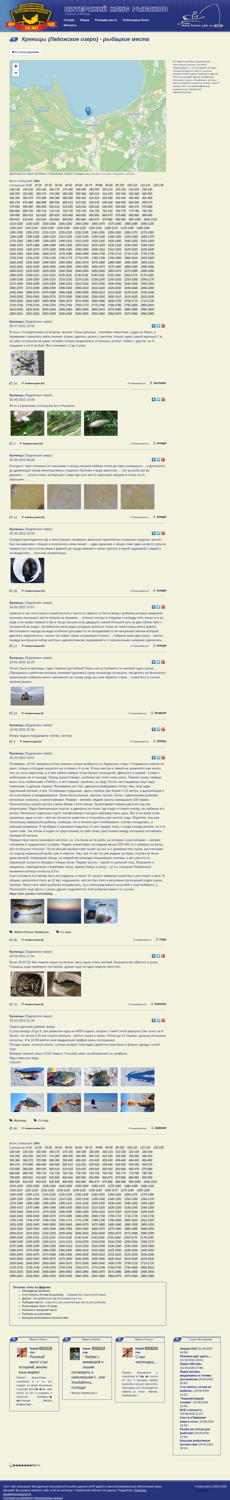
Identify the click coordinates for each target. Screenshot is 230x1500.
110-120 (145, 185)
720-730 (67, 211)
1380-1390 (32, 241)
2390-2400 (65, 288)
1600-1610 (98, 249)
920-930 (41, 219)
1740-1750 (32, 258)
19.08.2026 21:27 (191, 1413)
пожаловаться (137, 383)
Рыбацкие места (106, 20)
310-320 (107, 193)
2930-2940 (65, 313)
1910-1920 (16, 266)
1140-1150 (79, 228)
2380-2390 (49, 288)
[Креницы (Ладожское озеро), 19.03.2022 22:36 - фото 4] (137, 1079)
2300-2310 (65, 283)
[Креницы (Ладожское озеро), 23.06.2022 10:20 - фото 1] (27, 698)
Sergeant (160, 713)
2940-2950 (81, 313)
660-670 (134, 206)
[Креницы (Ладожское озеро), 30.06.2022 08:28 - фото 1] (27, 499)
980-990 (120, 219)
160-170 (54, 189)
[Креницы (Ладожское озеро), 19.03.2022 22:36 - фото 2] (64, 1079)
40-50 (68, 185)
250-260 (28, 193)
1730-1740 (16, 258)
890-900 (147, 215)
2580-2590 (81, 296)
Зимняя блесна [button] (23, 932)
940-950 (67, 219)
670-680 (147, 206)
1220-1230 (65, 232)
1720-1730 (147, 253)
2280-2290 (32, 283)
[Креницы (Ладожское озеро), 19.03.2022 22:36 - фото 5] (27, 1104)
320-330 (120, 193)
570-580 (14, 206)
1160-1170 (111, 228)
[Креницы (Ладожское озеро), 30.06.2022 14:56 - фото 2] (64, 425)
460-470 (14, 202)
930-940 (54, 219)
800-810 (28, 215)
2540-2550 (16, 296)
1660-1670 (49, 253)
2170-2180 (147, 275)
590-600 (41, 206)
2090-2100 (16, 275)
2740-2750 (49, 305)
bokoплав (87, 1350)
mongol (161, 443)
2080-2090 (147, 271)
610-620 (67, 206)
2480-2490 (65, 292)
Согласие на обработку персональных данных (33, 1498)
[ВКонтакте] (153, 324)
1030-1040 (49, 223)
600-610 (54, 206)
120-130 (158, 185)
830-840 (67, 215)
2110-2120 (48, 275)
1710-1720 (131, 253)
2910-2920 (32, 313)
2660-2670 (65, 301)
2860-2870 (98, 309)
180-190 (81, 189)
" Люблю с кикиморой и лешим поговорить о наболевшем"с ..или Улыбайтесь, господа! (88, 1372)
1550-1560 (16, 249)
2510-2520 (114, 292)
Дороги (26, 1298)
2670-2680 (81, 301)
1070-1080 (114, 223)
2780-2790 (114, 305)
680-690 (14, 211)
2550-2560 (32, 296)
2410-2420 (98, 288)
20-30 (48, 185)
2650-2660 (49, 301)
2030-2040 (65, 271)
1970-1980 (114, 266)
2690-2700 (114, 301)
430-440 (120, 198)
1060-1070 (98, 223)
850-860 (94, 215)
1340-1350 (114, 236)
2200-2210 (49, 279)
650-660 (120, 206)
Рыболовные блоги (136, 20)
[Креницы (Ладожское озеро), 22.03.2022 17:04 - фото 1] (27, 986)
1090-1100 (147, 223)
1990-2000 (147, 266)
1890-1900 (131, 262)
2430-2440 (131, 288)
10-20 (38, 185)
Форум (84, 20)
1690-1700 (98, 253)
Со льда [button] (66, 932)
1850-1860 (65, 262)
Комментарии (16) (33, 443)
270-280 (54, 193)
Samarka (160, 1004)
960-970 (94, 219)
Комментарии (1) (32, 741)
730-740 (81, 211)
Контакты (70, 25)
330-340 (134, 193)
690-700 (28, 211)
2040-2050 (81, 271)
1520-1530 (114, 245)
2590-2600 (98, 296)
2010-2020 (32, 271)
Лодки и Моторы (190, 1363)
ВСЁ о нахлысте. (191, 1410)
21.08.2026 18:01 (191, 1360)
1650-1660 (32, 253)
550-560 (134, 202)
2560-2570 (49, 296)
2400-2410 (81, 288)
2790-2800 (131, 305)
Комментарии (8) (34, 713)
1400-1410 (65, 241)
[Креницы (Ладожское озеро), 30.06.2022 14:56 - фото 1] (27, 425)
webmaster (201, 1490)
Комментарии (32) (35, 517)
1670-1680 (65, 253)
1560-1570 (32, 249)
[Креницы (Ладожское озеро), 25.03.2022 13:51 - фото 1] (27, 913)
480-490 (41, 202)
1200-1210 (32, 232)
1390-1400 (49, 241)
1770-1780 (81, 258)
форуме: (45, 1287)
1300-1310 (49, 236)
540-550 (120, 202)
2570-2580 (65, 296)
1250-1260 (114, 232)
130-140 (14, 189)
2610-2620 (131, 296)
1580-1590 (65, 249)
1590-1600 (81, 249)
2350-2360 (147, 283)
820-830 (54, 215)
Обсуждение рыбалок (36, 1290)
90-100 (119, 185)
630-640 (94, 206)
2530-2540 (147, 292)
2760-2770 (81, 305)
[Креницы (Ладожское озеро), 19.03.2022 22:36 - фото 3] (101, 1079)
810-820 (41, 215)
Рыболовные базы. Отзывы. (40, 1306)
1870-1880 (98, 262)
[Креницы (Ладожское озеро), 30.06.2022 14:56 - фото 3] (101, 425)
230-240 (147, 189)
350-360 (14, 198)
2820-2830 (32, 309)
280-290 (67, 193)
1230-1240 (81, 232)
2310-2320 (81, 283)
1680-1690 (81, 253)
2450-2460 (16, 292)
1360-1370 (147, 236)
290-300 (81, 193)
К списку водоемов (27, 52)
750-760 (107, 211)
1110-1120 (31, 228)
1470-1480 (32, 245)
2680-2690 (98, 301)
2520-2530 (131, 292)
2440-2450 (147, 288)
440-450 (134, 198)
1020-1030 (32, 223)
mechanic (160, 383)
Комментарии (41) (35, 383)
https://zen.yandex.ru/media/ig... (32, 893)
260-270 (41, 193)
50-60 (78, 185)
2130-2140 (81, 275)
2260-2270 (147, 279)
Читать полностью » (84, 1393)
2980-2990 (147, 313)
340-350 (147, 193)
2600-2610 (114, 296)
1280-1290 (16, 236)
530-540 (107, 202)
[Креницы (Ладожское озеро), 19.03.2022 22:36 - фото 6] (64, 1104)
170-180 (67, 189)
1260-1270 (130, 232)
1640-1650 (16, 253)
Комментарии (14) (35, 591)
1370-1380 (16, 241)
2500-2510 (98, 292)
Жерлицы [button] (20, 1120)
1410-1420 (81, 241)
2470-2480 (49, 292)
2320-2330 (98, 283)
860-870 (107, 215)
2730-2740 (32, 305)
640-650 (107, 206)
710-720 (54, 211)
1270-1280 (147, 232)
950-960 (81, 219)
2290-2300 (49, 283)
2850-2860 (81, 309)
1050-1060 (81, 223)
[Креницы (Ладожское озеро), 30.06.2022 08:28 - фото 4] (137, 499)
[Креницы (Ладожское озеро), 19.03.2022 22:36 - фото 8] (137, 1104)
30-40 (58, 185)
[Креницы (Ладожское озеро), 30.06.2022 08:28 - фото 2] (64, 499)
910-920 (28, 219)
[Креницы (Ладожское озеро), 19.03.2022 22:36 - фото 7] (101, 1104)
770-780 (134, 211)
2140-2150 (97, 275)
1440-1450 (131, 241)
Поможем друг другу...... (196, 1356)
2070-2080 (131, 271)
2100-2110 (32, 275)
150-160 (41, 189)
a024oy (161, 741)
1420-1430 (98, 241)
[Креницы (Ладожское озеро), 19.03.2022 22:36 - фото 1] (27, 1079)
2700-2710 (131, 301)
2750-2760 (65, 305)
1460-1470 (16, 245)
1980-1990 (131, 266)
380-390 (54, 198)
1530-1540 (131, 245)
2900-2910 (16, 313)
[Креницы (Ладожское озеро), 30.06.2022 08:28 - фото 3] (101, 499)
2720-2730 (16, 305)
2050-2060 (98, 271)
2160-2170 (130, 275)
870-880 (120, 215)
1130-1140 (63, 228)
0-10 (29, 185)
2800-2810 (147, 305)
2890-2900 (147, 309)
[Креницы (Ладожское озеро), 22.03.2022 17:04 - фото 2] (64, 986)
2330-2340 (114, 283)
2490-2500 (81, 292)
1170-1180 (127, 228)
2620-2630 (147, 296)
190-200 (94, 189)
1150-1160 (95, 228)
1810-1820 (147, 258)
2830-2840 (49, 309)
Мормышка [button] (42, 932)
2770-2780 (98, 305)
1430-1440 (114, 241)
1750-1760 (49, 258)
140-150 (28, 189)
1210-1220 (48, 232)
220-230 (134, 189)
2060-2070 (114, 271)
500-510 (67, 202)
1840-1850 (49, 262)
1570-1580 (49, 249)
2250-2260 (131, 279)
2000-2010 (16, 271)
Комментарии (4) (34, 1004)
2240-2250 (114, 279)
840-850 (81, 215)
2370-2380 (32, 288)
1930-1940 (49, 266)
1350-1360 (131, 236)
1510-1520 (98, 245)
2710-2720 (147, 301)
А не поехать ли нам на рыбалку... (43, 1294)
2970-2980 (131, 313)
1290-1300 (32, 236)
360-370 (28, 198)
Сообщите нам (81, 173)
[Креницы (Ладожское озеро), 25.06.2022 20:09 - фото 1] (27, 572)
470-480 (28, 202)
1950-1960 (81, 266)
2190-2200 (32, 279)
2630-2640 (16, 301)
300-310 (94, 193)
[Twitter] (158, 324)
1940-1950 (65, 266)
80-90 (109, 185)
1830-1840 (32, 262)
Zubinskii (160, 1128)
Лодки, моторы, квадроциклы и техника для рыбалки (195, 1375)
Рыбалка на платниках (36, 1314)
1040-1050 (65, 223)
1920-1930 (32, 266)
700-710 (41, 211)
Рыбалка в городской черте (39, 1310)
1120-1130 (47, 228)
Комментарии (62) (35, 646)
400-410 (81, 198)
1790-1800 (114, 258)
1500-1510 (81, 245)
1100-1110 (15, 228)
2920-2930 (49, 313)
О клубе (69, 20)
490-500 (54, 202)
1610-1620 (114, 249)
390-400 (67, 198)
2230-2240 (98, 279)
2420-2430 (114, 288)
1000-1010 (150, 219)
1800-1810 (131, 258)
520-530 (94, 202)
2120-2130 (65, 275)
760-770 (120, 211)
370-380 (41, 198)
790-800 (14, 215)
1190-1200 (16, 232)
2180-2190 (16, 279)
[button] (88, 111)
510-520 (81, 202)
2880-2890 (131, 309)
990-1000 (135, 219)
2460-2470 (32, 292)
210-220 (120, 189)
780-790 (147, 211)
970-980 (107, 219)
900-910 (14, 219)
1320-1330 (81, 236)
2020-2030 (49, 271)
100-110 (132, 185)
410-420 (94, 198)
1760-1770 (65, 258)
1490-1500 (65, 245)
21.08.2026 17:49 (191, 1367)
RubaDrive (34, 1350)
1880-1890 (114, 262)
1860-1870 (81, 262)
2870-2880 (114, 309)
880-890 (134, 215)
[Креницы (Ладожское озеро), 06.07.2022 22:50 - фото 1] (27, 365)
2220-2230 (81, 279)
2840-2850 (65, 309)
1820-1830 (16, 262)
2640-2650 (32, 301)
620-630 (81, 206)
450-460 (147, 198)
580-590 (28, 206)
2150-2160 (114, 275)
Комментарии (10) (35, 1128)
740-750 (94, 211)
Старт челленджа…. (140, 1362)
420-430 (107, 198)
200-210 (107, 189)
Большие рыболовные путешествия (45, 1317)
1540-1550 (147, 245)
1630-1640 (147, 249)
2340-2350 (131, 283)
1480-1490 (49, 245)
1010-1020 (16, 223)
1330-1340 (98, 236)
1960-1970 (98, 266)
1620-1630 (131, 249)
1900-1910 (147, 262)
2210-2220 (65, 279)
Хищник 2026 (188, 1348)
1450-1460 (147, 241)
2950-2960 (98, 313)
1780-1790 (98, 258)
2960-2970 (114, 313)
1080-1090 (131, 223)
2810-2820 (16, 309)
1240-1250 (98, 232)
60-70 (88, 185)
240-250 (14, 193)
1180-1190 (143, 228)
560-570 (147, 202)
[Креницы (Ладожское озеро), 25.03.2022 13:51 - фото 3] (101, 913)
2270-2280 (16, 283)
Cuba (162, 939)
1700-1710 (114, 253)
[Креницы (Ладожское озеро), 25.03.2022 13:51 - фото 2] (64, 913)
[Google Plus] (163, 324)
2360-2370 (16, 288)
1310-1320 (65, 236)
